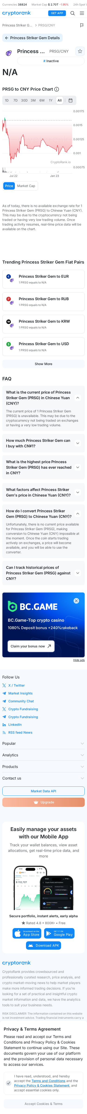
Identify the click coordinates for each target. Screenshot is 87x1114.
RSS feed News (20, 732)
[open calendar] (70, 100)
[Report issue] (82, 25)
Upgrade (47, 802)
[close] (76, 601)
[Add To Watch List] (80, 51)
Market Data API (43, 791)
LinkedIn (15, 724)
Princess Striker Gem (18, 25)
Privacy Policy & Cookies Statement (41, 1085)
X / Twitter (16, 685)
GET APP (57, 13)
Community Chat (21, 701)
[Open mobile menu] (82, 13)
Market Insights (20, 693)
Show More (43, 364)
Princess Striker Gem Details (35, 37)
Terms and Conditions (48, 1081)
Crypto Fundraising (23, 709)
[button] (27, 933)
